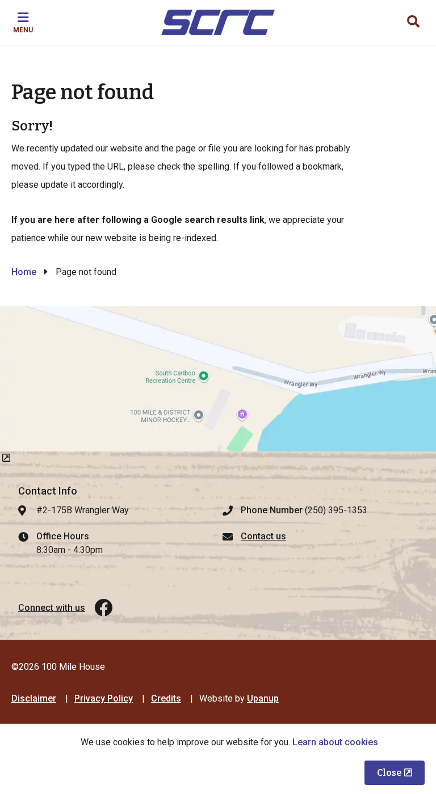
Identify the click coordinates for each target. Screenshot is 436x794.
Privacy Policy (103, 698)
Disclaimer (33, 698)
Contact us (263, 536)
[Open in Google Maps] (218, 385)
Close (389, 772)
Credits (166, 698)
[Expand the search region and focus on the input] (413, 22)
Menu (23, 30)
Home (23, 272)
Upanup (263, 698)
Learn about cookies (335, 742)
